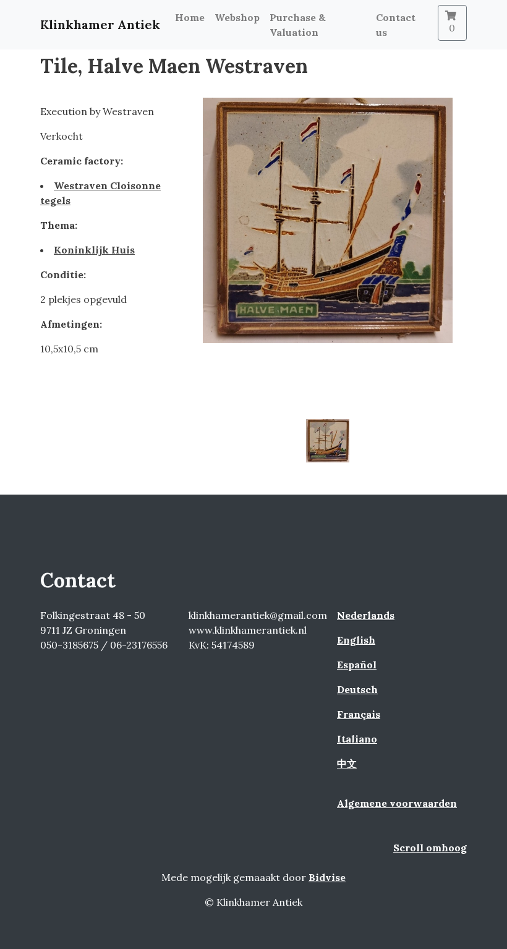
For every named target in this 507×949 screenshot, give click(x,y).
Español (357, 664)
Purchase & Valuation (298, 24)
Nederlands (365, 615)
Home (190, 17)
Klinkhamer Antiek (100, 24)
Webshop (237, 17)
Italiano (357, 739)
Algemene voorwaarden (397, 803)
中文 (347, 763)
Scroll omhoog (430, 847)
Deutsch (357, 689)
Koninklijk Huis (94, 250)
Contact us (395, 24)
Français (358, 714)
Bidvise (327, 877)
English (356, 640)
